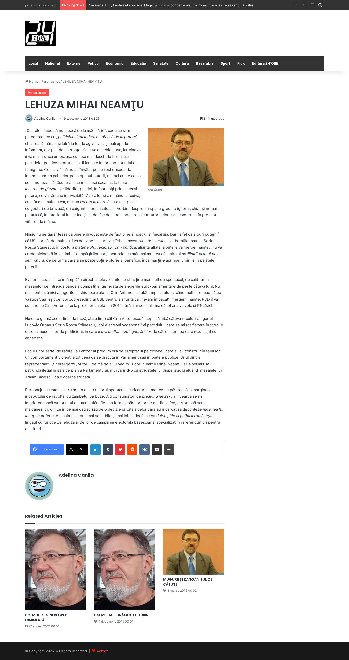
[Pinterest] (120, 449)
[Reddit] (132, 449)
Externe (73, 63)
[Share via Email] (157, 449)
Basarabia (204, 63)
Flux (241, 63)
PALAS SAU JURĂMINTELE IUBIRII (122, 615)
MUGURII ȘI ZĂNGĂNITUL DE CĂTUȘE (187, 582)
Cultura (182, 63)
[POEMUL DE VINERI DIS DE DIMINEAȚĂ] (55, 569)
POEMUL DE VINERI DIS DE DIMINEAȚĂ (47, 618)
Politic (93, 63)
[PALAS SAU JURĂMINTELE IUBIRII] (124, 569)
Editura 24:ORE (265, 63)
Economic (114, 63)
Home (33, 81)
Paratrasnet (50, 81)
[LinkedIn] (95, 449)
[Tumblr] (108, 449)
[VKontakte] (144, 449)
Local (33, 63)
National (52, 63)
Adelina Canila (44, 118)
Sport (225, 63)
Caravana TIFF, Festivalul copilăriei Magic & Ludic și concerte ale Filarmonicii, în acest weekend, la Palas (171, 5)
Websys (102, 651)
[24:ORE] (40, 33)
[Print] (169, 449)
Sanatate (160, 63)
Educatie (138, 63)
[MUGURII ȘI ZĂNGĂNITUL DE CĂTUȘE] (193, 552)
